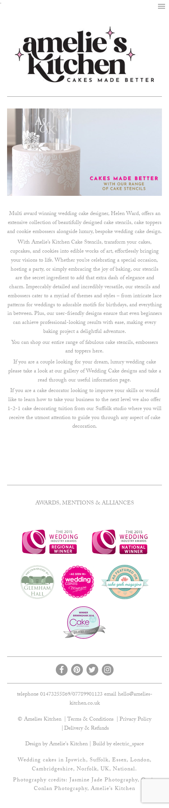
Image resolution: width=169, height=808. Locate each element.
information (105, 380)
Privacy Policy (135, 720)
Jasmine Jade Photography (104, 780)
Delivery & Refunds (86, 729)
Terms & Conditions (90, 720)
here (97, 351)
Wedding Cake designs (111, 371)
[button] (161, 6)
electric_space (128, 744)
